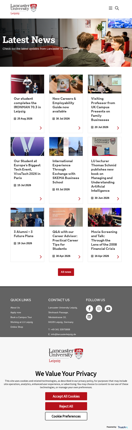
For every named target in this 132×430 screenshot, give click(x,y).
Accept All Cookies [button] (66, 396)
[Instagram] (99, 309)
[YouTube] (109, 309)
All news (66, 272)
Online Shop (16, 327)
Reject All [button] (66, 406)
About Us (15, 307)
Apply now (15, 312)
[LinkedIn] (89, 317)
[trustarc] (123, 427)
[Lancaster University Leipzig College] (23, 10)
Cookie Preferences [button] (66, 416)
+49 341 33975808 (60, 329)
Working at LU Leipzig (21, 322)
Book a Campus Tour (21, 317)
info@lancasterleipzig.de (63, 334)
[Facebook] (90, 309)
